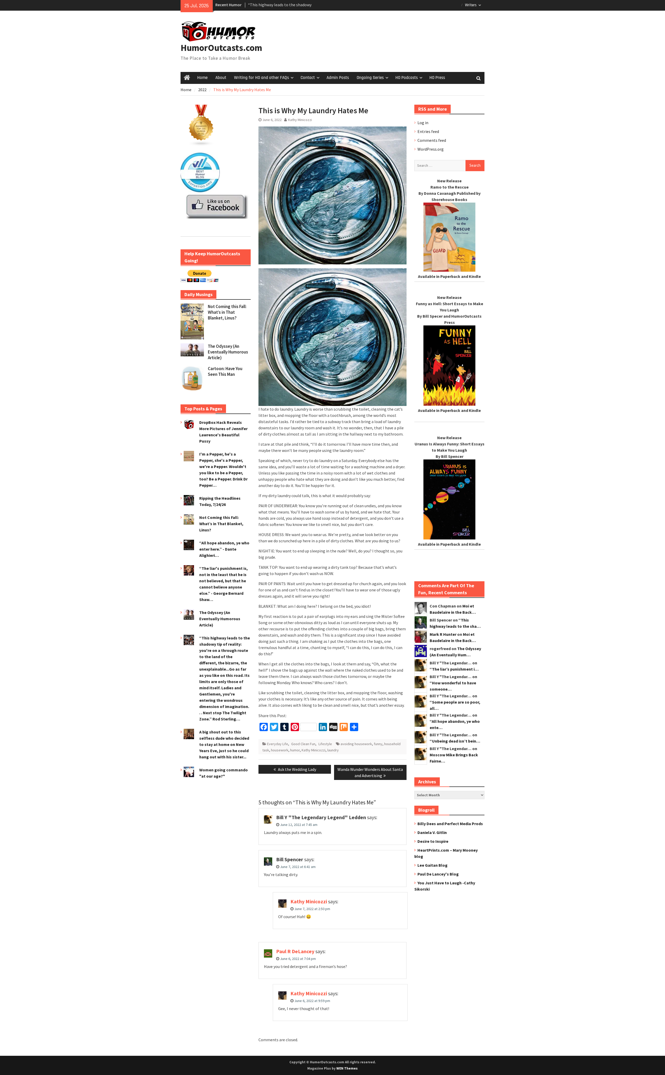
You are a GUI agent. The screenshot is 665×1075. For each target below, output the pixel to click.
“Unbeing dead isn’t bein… (455, 741)
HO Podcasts (406, 78)
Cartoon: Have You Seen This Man (225, 371)
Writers (471, 5)
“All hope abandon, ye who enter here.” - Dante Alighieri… (224, 549)
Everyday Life (277, 744)
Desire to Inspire (432, 841)
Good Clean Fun (303, 744)
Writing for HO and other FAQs (261, 78)
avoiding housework (356, 744)
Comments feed (431, 140)
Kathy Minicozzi (300, 119)
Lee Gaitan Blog (432, 865)
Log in (422, 122)
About (220, 78)
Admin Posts (338, 78)
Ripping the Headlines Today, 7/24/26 (281, 4)
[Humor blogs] (201, 144)
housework (279, 750)
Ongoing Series (370, 78)
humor (295, 750)
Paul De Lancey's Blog (438, 874)
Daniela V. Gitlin (432, 832)
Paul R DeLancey (295, 951)
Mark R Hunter (443, 634)
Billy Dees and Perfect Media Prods (450, 823)
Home (202, 78)
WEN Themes (347, 1068)
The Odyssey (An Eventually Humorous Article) (228, 351)
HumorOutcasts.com (221, 48)
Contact (308, 78)
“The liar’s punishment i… (454, 669)
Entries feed (428, 131)
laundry (333, 750)
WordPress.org (430, 149)
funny (378, 744)
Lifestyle (325, 744)
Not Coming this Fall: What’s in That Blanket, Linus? (227, 312)
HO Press (437, 78)
